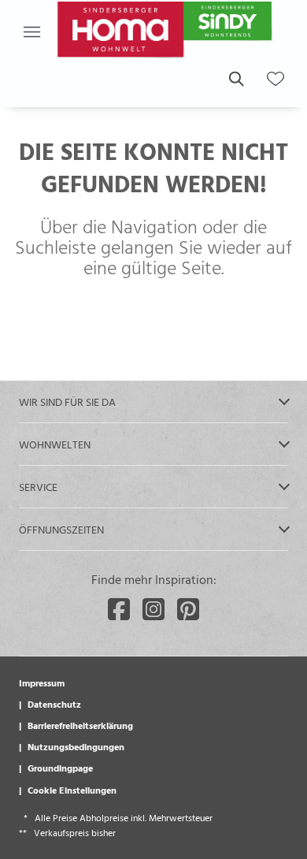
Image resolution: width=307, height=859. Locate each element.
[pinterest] (188, 609)
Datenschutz (54, 704)
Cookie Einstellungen (72, 790)
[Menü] (31, 31)
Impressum (42, 682)
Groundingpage (60, 767)
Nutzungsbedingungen (76, 746)
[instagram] (153, 609)
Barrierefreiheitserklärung (80, 725)
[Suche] (235, 79)
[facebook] (119, 609)
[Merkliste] (275, 78)
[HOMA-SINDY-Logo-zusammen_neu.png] (167, 31)
